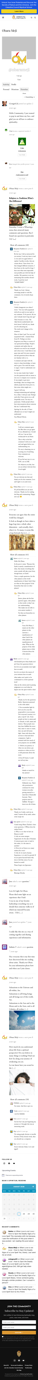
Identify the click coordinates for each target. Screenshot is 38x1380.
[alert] (19, 1175)
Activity (6, 84)
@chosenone (22, 151)
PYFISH (16, 1103)
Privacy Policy (28, 1365)
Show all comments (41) (19, 554)
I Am (10, 131)
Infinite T (13, 947)
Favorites (24, 89)
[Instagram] (4, 1163)
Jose (10, 881)
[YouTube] (14, 1163)
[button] (3, 17)
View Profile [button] (22, 155)
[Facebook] (9, 1163)
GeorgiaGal (13, 103)
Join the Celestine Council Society (13, 1368)
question (25, 881)
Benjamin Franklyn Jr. (20, 249)
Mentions (15, 89)
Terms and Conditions (17, 1365)
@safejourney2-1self (22, 175)
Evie (10, 164)
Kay (15, 1131)
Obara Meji (13, 188)
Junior (15, 558)
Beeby (15, 659)
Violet (16, 1111)
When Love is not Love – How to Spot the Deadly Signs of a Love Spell (18, 1233)
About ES (6, 1365)
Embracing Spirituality (26, 1374)
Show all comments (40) (19, 245)
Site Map (19, 1370)
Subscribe (18, 1332)
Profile (13, 84)
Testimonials (28, 1368)
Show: (24, 93)
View (19, 80)
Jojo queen (17, 822)
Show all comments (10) (19, 1099)
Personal (6, 89)
